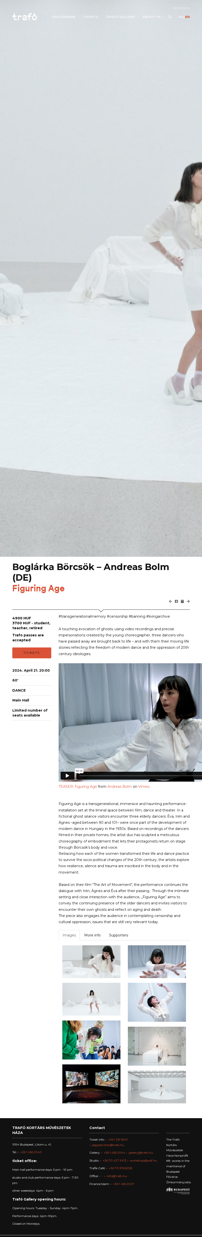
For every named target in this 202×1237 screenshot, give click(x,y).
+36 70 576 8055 (120, 1168)
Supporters (118, 935)
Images (69, 935)
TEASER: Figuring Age (78, 786)
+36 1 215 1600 (118, 1139)
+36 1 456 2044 (114, 1152)
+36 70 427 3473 (114, 1160)
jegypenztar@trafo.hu (108, 1145)
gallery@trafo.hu (141, 1152)
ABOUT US (151, 17)
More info (92, 935)
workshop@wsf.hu (143, 1160)
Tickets (31, 653)
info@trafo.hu (117, 1176)
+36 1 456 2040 (31, 1152)
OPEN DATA (181, 8)
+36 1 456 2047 (123, 1184)
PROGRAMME (64, 17)
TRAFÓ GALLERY (120, 17)
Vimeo (144, 786)
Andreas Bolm (119, 786)
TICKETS (90, 17)
